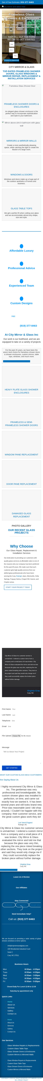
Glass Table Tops (21, 208)
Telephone (8, 56)
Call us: (21, 919)
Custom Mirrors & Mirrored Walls (21, 1054)
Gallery (10, 1011)
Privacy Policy (23, 1080)
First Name (6, 709)
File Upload (7, 736)
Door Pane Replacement (21, 484)
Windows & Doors (21, 174)
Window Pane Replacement (21, 454)
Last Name (6, 715)
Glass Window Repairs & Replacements (23, 1045)
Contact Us (12, 1014)
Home (10, 1002)
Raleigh (19, 576)
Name (6, 44)
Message (5, 747)
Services (11, 1008)
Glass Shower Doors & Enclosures (21, 1051)
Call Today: (21, 325)
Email (6, 50)
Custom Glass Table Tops (18, 1048)
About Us (11, 1005)
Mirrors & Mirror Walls (21, 141)
